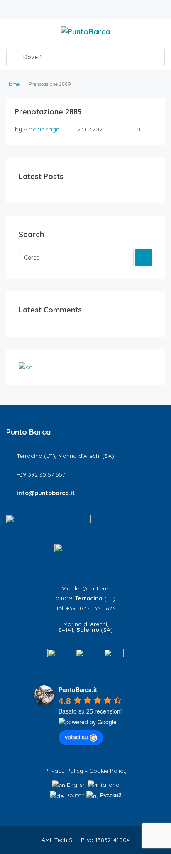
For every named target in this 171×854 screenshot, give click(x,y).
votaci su (76, 737)
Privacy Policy (63, 770)
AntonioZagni (42, 129)
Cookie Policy (108, 770)
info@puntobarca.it (46, 493)
